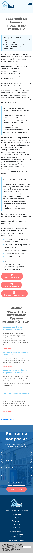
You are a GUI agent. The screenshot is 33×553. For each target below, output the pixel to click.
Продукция (16, 521)
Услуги (16, 518)
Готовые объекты (11, 286)
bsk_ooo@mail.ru (16, 536)
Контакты (16, 527)
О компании (16, 514)
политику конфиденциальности (16, 485)
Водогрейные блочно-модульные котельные (13, 328)
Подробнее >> (7, 348)
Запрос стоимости (12, 278)
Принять (26, 547)
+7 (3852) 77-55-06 (16, 532)
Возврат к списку (8, 420)
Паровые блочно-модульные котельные (16, 353)
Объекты (16, 524)
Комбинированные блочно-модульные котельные (15, 371)
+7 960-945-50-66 (16, 534)
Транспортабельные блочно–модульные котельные (16, 394)
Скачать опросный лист (14, 295)
